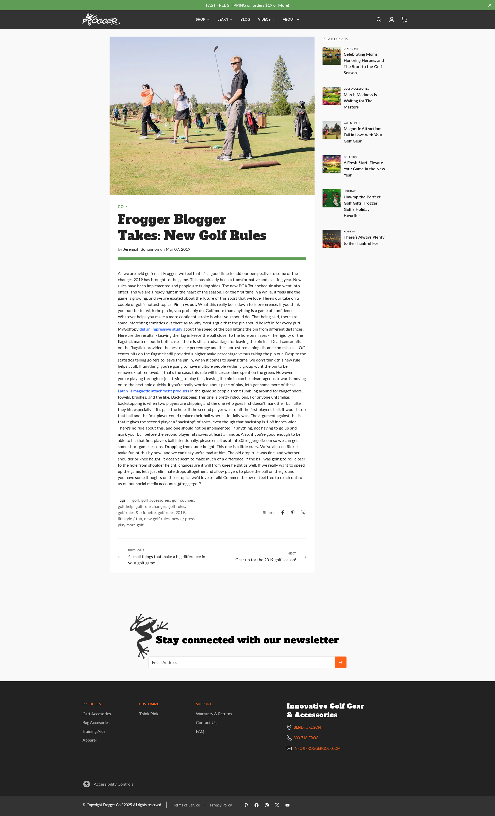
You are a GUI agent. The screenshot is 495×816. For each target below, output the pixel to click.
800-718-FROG (306, 738)
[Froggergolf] (101, 19)
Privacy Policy (221, 805)
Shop (200, 19)
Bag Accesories (96, 722)
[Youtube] (287, 805)
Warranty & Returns (214, 713)
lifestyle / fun (130, 518)
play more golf (131, 524)
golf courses (183, 500)
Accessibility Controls (113, 783)
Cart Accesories (96, 713)
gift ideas (351, 48)
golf (123, 206)
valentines (352, 122)
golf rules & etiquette (137, 512)
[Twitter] (303, 512)
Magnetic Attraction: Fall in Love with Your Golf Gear (363, 134)
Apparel (89, 739)
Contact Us (206, 722)
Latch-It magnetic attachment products (153, 390)
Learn (223, 19)
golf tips (350, 156)
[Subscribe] (340, 662)
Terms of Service (187, 805)
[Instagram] (267, 805)
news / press (183, 518)
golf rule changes (151, 506)
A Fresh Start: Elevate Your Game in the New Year (364, 168)
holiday (350, 190)
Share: (268, 512)
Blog (245, 19)
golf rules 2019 (171, 512)
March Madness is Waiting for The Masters (360, 100)
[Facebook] (282, 512)
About (289, 19)
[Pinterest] (293, 512)
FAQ (200, 731)
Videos (264, 19)
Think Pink (148, 713)
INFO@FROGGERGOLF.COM (317, 748)
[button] (404, 19)
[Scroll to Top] (485, 788)
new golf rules (157, 518)
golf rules (176, 506)
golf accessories (155, 500)
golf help (126, 506)
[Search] (379, 19)
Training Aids (93, 731)
